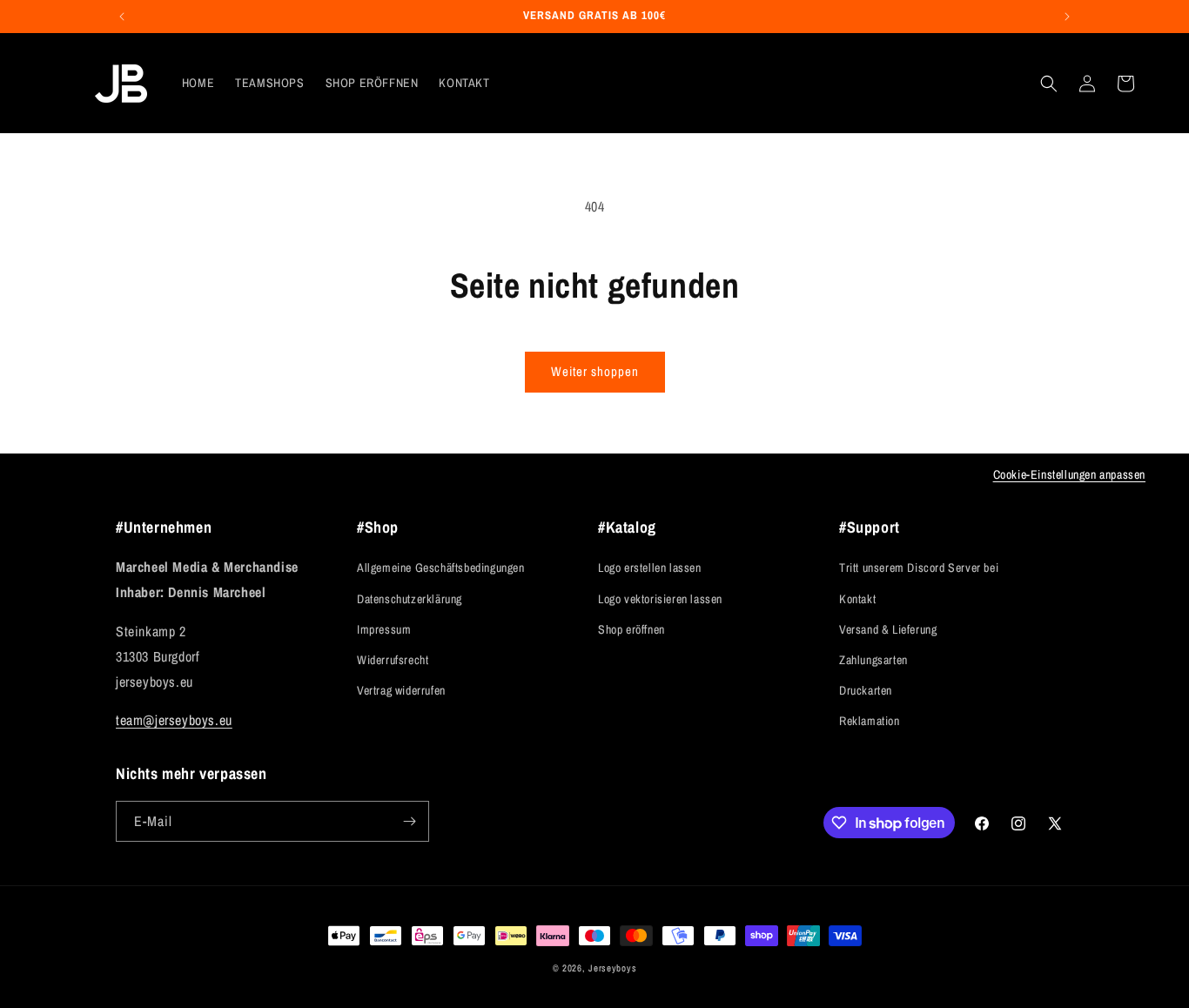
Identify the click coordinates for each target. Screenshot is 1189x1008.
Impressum (384, 629)
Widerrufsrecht (392, 660)
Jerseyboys (612, 968)
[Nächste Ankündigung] (1067, 16)
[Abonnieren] (409, 821)
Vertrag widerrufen (401, 690)
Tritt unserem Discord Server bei (918, 567)
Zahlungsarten (873, 660)
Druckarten (865, 690)
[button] (1049, 83)
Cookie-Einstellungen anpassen (1069, 474)
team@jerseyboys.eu (174, 719)
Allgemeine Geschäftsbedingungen (441, 567)
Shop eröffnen (631, 629)
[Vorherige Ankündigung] (122, 16)
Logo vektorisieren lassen (660, 599)
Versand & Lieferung (888, 629)
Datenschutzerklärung (409, 599)
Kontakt (857, 599)
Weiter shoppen (595, 371)
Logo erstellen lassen (650, 567)
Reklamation (869, 721)
